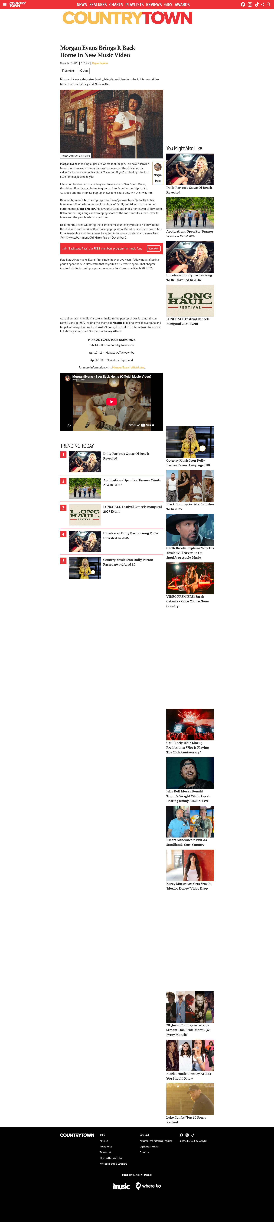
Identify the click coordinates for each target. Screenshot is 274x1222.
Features (98, 4)
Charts (116, 4)
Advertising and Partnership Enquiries (156, 1141)
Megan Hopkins (100, 63)
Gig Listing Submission (149, 1146)
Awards (182, 4)
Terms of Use (105, 1152)
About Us (104, 1141)
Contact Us (144, 1152)
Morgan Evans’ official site (128, 367)
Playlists (134, 4)
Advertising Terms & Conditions (113, 1163)
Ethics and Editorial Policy (111, 1158)
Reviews (154, 4)
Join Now (153, 248)
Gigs (168, 4)
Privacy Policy (106, 1146)
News (82, 4)
